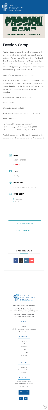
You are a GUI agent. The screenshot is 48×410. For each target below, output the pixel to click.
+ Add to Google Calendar (24, 223)
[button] (43, 7)
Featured (18, 199)
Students (18, 202)
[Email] (31, 260)
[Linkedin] (26, 260)
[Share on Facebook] (16, 260)
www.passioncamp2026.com (23, 75)
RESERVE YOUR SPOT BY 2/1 (24, 187)
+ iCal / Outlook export (25, 230)
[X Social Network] (21, 260)
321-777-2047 (23, 387)
